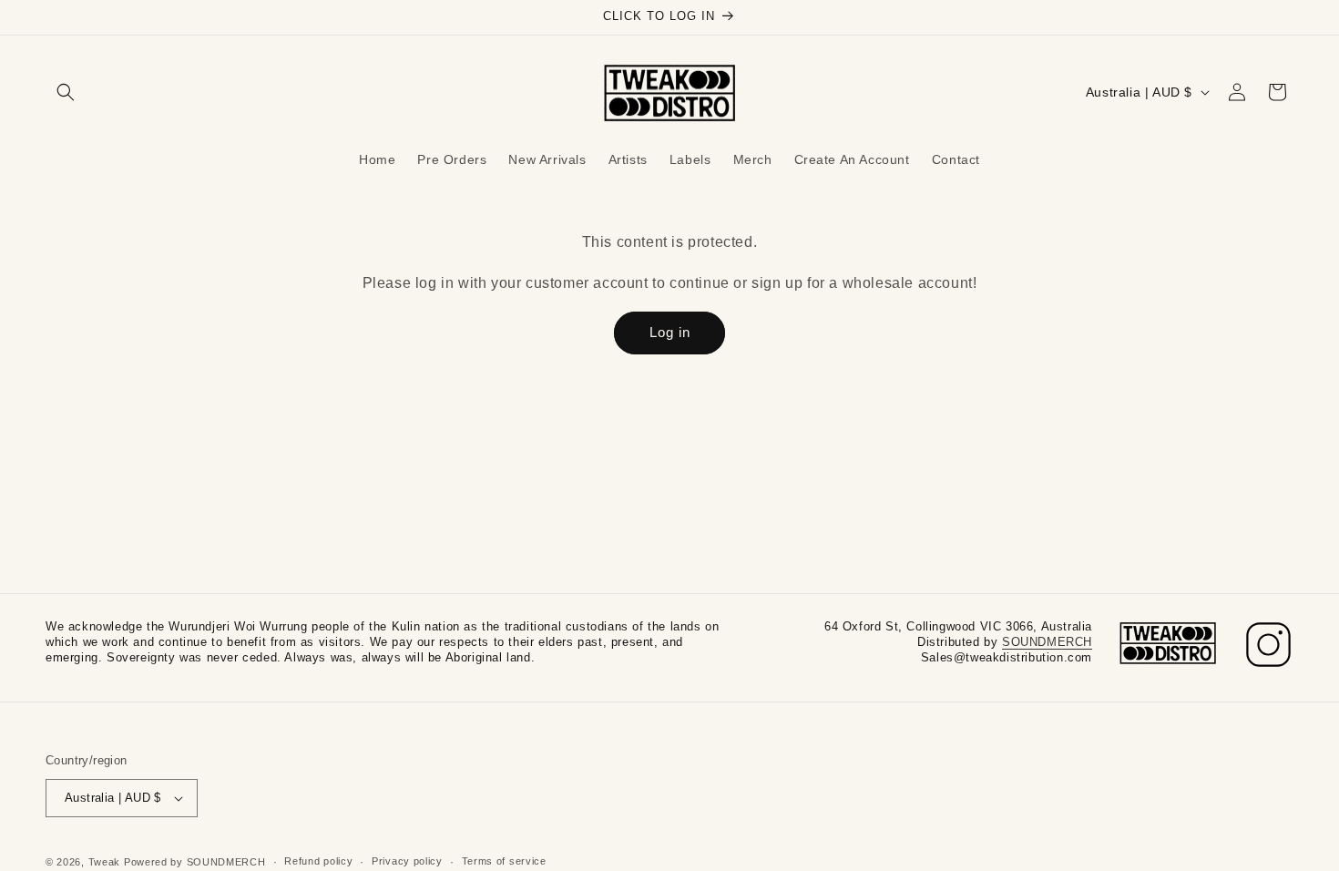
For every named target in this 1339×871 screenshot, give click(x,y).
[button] (66, 92)
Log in (669, 332)
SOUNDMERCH (1047, 642)
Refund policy (318, 861)
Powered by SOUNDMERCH (195, 861)
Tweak (104, 861)
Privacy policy (407, 861)
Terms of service (504, 861)
